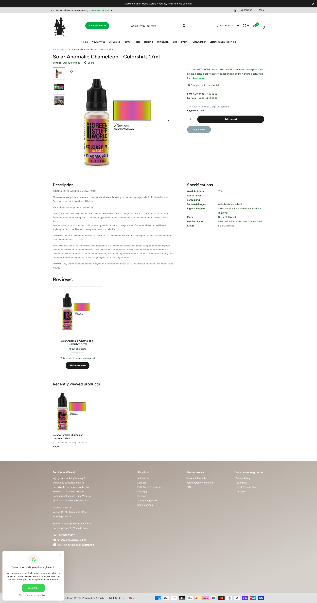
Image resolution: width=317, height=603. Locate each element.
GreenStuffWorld (71, 62)
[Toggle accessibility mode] (235, 10)
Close (313, 3)
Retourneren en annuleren (200, 482)
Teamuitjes (241, 482)
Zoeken (184, 25)
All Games (114, 41)
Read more (199, 78)
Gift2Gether (199, 41)
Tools (137, 41)
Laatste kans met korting (223, 41)
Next (111, 10)
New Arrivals (98, 41)
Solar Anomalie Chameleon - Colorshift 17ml (69, 436)
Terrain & (148, 41)
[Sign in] (246, 25)
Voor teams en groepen (249, 472)
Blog (175, 41)
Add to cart (231, 119)
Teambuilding (242, 478)
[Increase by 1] (195, 116)
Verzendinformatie (196, 478)
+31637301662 (66, 535)
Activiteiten (143, 478)
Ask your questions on (75, 544)
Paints (127, 41)
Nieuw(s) (142, 491)
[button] (51, 10)
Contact (141, 482)
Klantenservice (195, 472)
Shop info (143, 472)
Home (84, 41)
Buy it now (199, 129)
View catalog (96, 25)
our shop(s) (213, 85)
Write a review (78, 365)
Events (185, 41)
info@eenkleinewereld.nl (71, 539)
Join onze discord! (99, 10)
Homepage (58, 49)
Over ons (142, 496)
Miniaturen (163, 41)
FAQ (188, 487)
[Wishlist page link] (263, 26)
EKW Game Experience (149, 487)
